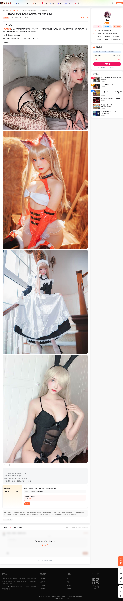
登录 (30, 499)
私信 (108, 26)
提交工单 (69, 578)
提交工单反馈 (113, 67)
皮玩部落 (55, 596)
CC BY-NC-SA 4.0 (8, 586)
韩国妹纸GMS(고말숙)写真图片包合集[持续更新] (106, 36)
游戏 (27, 3)
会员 (68, 3)
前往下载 (84, 17)
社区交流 (69, 588)
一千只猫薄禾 (7, 29)
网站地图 (42, 588)
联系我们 (69, 585)
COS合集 (15, 10)
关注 (98, 26)
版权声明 (42, 582)
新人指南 (42, 585)
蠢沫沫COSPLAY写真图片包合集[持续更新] (105, 33)
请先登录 (117, 59)
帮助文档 (69, 582)
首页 (9, 10)
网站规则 (42, 578)
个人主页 (118, 26)
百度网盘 (27, 503)
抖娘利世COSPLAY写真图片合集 (102, 30)
